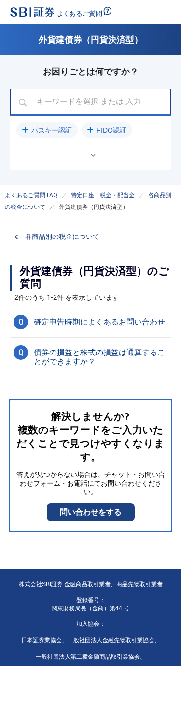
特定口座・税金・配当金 (103, 195)
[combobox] (90, 102)
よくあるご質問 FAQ (31, 195)
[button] (47, 130)
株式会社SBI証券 (41, 584)
